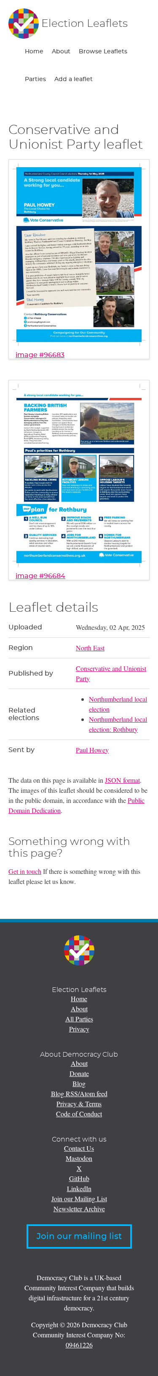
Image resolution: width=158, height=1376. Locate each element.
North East (90, 647)
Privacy (79, 1028)
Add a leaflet (73, 79)
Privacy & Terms (79, 1103)
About (61, 52)
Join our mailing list (79, 1236)
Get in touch (24, 871)
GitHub (79, 1178)
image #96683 (40, 355)
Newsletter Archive (79, 1208)
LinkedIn (79, 1188)
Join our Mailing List (79, 1198)
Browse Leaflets (103, 52)
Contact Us (79, 1148)
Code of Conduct (79, 1113)
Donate (79, 1073)
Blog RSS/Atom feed (79, 1093)
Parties (35, 79)
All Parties (79, 1018)
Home (34, 52)
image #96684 (40, 576)
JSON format (122, 780)
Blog (79, 1083)
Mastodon (79, 1158)
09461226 (79, 1344)
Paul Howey (92, 749)
